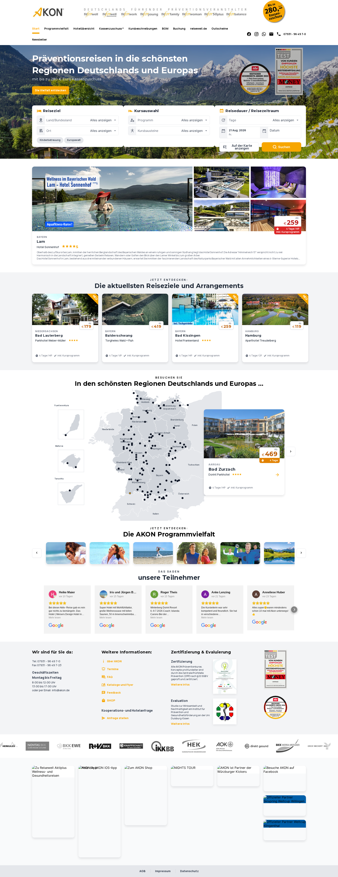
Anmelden (169, 500)
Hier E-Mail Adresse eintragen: (138, 482)
